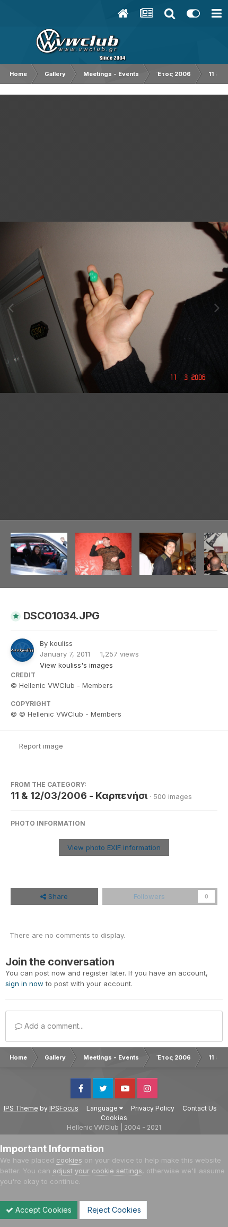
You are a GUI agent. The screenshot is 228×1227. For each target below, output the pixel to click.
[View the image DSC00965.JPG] (39, 554)
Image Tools (184, 501)
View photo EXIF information (114, 847)
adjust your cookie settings (97, 1170)
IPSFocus (63, 1108)
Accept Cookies (42, 1209)
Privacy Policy (152, 1108)
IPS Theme (21, 1108)
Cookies (114, 1118)
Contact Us (199, 1108)
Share (57, 896)
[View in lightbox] (114, 307)
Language (102, 1108)
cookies (69, 1160)
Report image (41, 746)
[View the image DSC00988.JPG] (167, 554)
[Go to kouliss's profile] (22, 650)
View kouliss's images (76, 665)
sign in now (24, 983)
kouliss (61, 643)
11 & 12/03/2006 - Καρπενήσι (79, 795)
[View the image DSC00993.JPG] (103, 554)
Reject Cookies (113, 1209)
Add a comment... (53, 1025)
